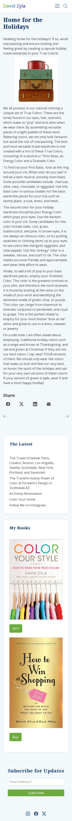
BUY (16, 628)
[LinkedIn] (35, 404)
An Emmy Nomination (25, 493)
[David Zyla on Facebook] (36, 814)
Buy (15, 737)
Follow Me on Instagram (27, 505)
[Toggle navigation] (57, 6)
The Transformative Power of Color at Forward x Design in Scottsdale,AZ (31, 483)
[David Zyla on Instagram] (28, 814)
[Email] (48, 404)
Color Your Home (22, 499)
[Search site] (65, 6)
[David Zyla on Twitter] (44, 814)
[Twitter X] (21, 404)
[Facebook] (8, 404)
